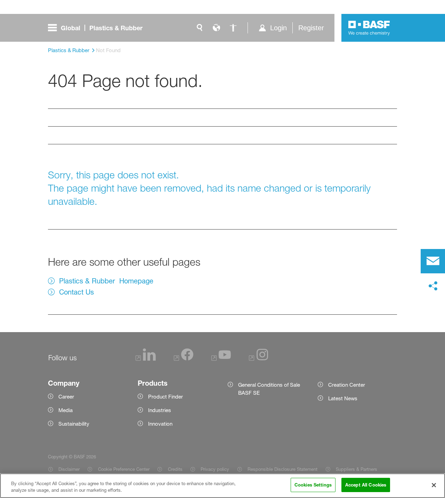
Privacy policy (215, 469)
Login (278, 28)
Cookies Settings (313, 485)
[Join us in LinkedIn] (145, 358)
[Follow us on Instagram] (259, 358)
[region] (222, 485)
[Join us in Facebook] (183, 358)
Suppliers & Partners (356, 469)
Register (311, 28)
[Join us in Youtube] (221, 358)
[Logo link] (369, 27)
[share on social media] (433, 286)
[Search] (199, 28)
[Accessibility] (233, 28)
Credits (175, 469)
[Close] (434, 485)
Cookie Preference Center (123, 469)
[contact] (433, 261)
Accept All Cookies (365, 485)
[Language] (216, 28)
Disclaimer (69, 469)
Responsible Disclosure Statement (282, 469)
